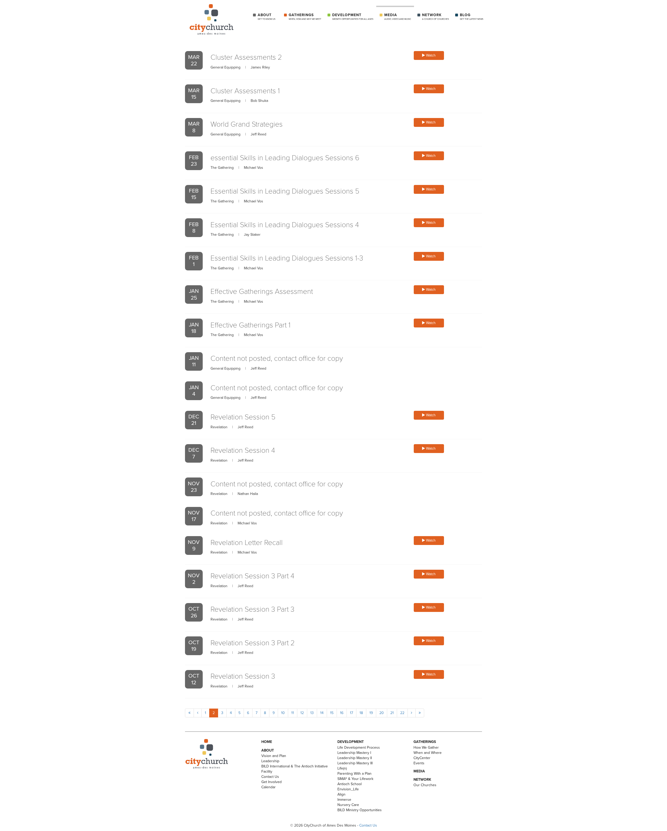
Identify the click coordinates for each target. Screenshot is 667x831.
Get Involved (271, 782)
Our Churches (424, 785)
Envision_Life (348, 789)
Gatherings (305, 16)
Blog (471, 16)
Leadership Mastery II (354, 758)
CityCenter (421, 758)
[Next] (411, 713)
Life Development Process (358, 747)
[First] (189, 713)
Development (352, 16)
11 (292, 713)
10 (283, 713)
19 (371, 713)
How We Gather (426, 747)
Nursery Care (348, 805)
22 (402, 713)
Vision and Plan (273, 756)
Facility (266, 771)
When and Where (427, 753)
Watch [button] (430, 55)
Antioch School (349, 784)
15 (332, 713)
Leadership (270, 761)
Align (341, 794)
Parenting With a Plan (354, 773)
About (266, 16)
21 (392, 713)
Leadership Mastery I (354, 753)
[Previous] (198, 713)
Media (397, 16)
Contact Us (270, 776)
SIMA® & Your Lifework (355, 779)
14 (322, 713)
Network (435, 16)
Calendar (268, 787)
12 (302, 713)
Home (266, 742)
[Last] (419, 713)
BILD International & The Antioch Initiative (294, 766)
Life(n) (342, 768)
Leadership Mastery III (355, 763)
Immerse (344, 799)
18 (361, 713)
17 (351, 713)
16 (341, 713)
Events (418, 763)
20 (381, 713)
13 (312, 713)
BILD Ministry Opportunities (359, 810)
